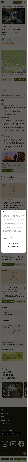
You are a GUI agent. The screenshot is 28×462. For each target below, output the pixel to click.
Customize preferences (14, 246)
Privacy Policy (5, 238)
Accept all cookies (13, 243)
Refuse (13, 249)
